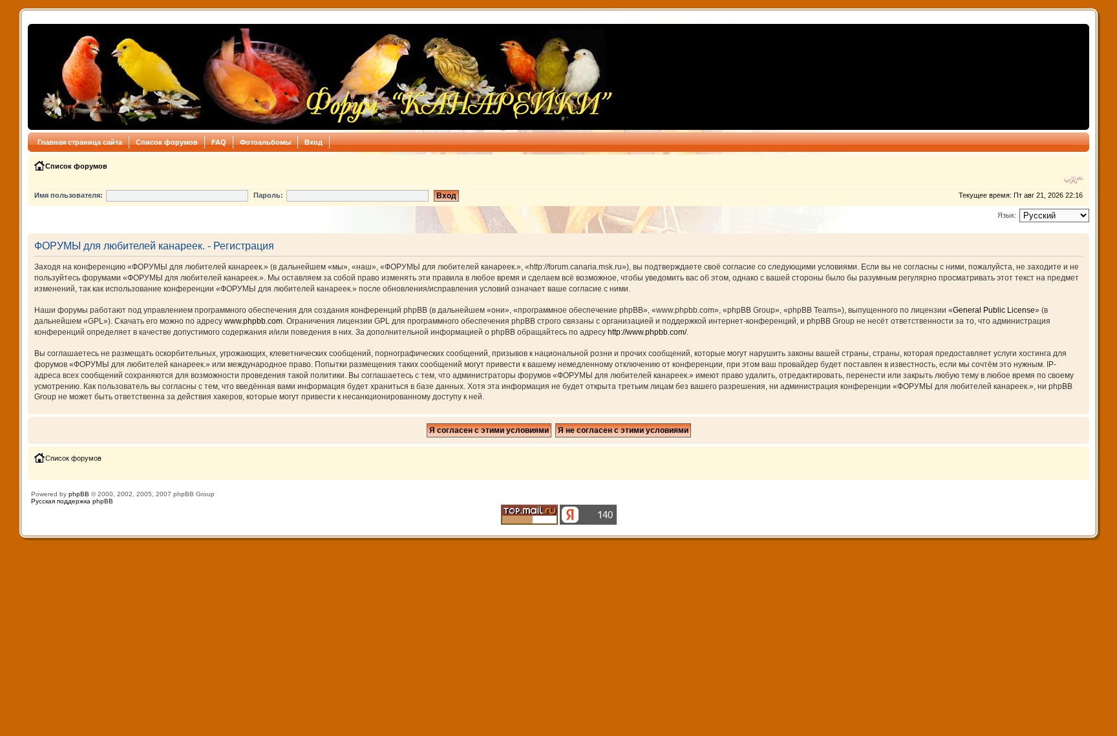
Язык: (1006, 215)
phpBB (79, 494)
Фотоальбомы (265, 142)
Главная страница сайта (79, 142)
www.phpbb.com (253, 321)
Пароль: (268, 195)
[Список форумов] (324, 77)
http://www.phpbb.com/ (647, 332)
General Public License (994, 310)
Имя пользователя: (68, 195)
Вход (313, 142)
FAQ (218, 142)
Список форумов (167, 142)
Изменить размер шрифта (1073, 179)
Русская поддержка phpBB (72, 501)
